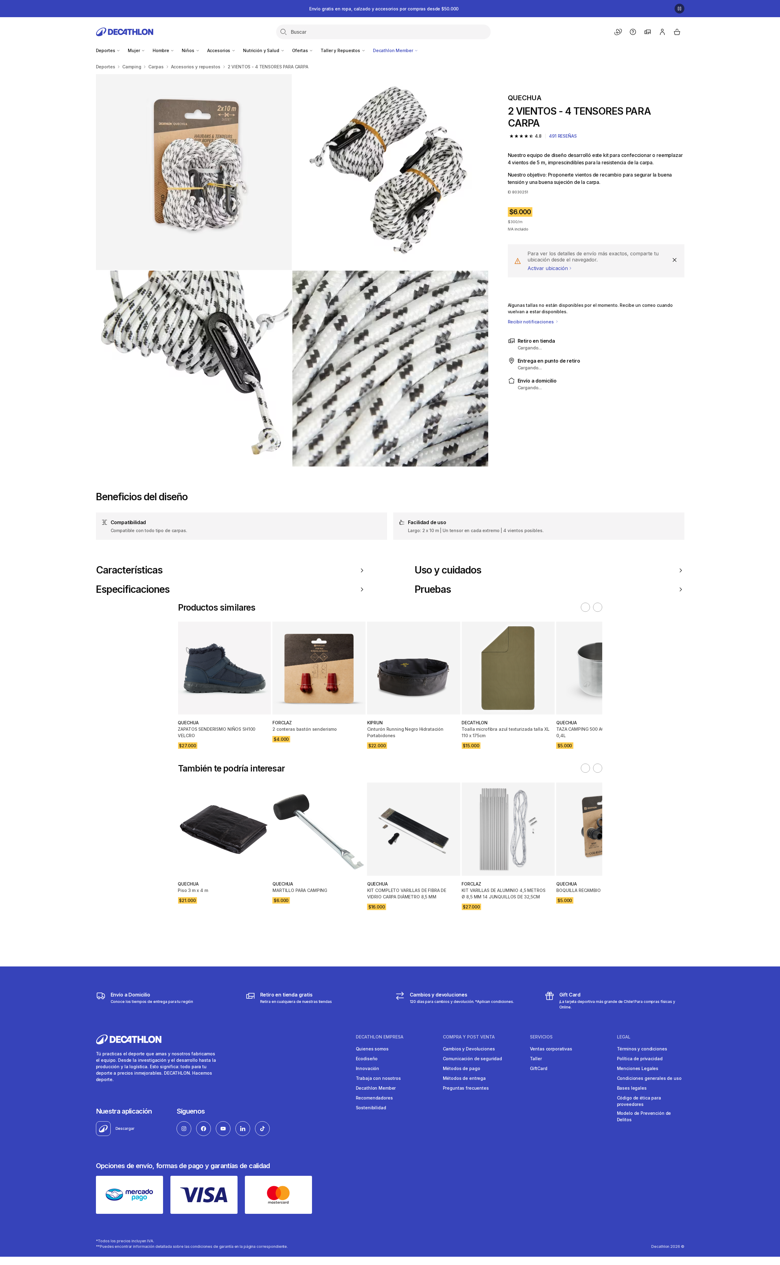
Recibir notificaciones (531, 321)
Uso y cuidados (448, 570)
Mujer (134, 50)
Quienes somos (372, 1048)
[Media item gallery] (292, 270)
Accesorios (219, 50)
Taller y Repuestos (341, 50)
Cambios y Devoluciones (469, 1048)
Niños (188, 50)
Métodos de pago (461, 1068)
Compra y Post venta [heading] (469, 1036)
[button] (585, 607)
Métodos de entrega (464, 1078)
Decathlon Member (393, 50)
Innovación (367, 1068)
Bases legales (632, 1088)
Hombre (161, 50)
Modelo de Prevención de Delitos (644, 1116)
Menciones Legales (638, 1068)
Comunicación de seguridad (472, 1058)
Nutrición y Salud (261, 50)
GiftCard (538, 1068)
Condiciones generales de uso (649, 1078)
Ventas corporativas (551, 1048)
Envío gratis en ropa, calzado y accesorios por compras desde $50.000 (383, 8)
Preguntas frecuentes (466, 1088)
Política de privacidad (640, 1058)
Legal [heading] (623, 1036)
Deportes (106, 50)
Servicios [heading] (541, 1036)
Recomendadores (374, 1097)
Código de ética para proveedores (639, 1101)
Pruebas (433, 589)
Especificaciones (133, 589)
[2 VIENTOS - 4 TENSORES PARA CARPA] (194, 172)
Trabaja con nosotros (378, 1078)
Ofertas (300, 50)
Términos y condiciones (642, 1048)
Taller (536, 1058)
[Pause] (679, 8)
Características (129, 570)
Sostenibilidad (371, 1107)
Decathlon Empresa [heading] (379, 1036)
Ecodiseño (367, 1058)
